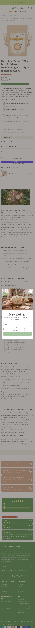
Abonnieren (17, 334)
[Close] (30, 291)
